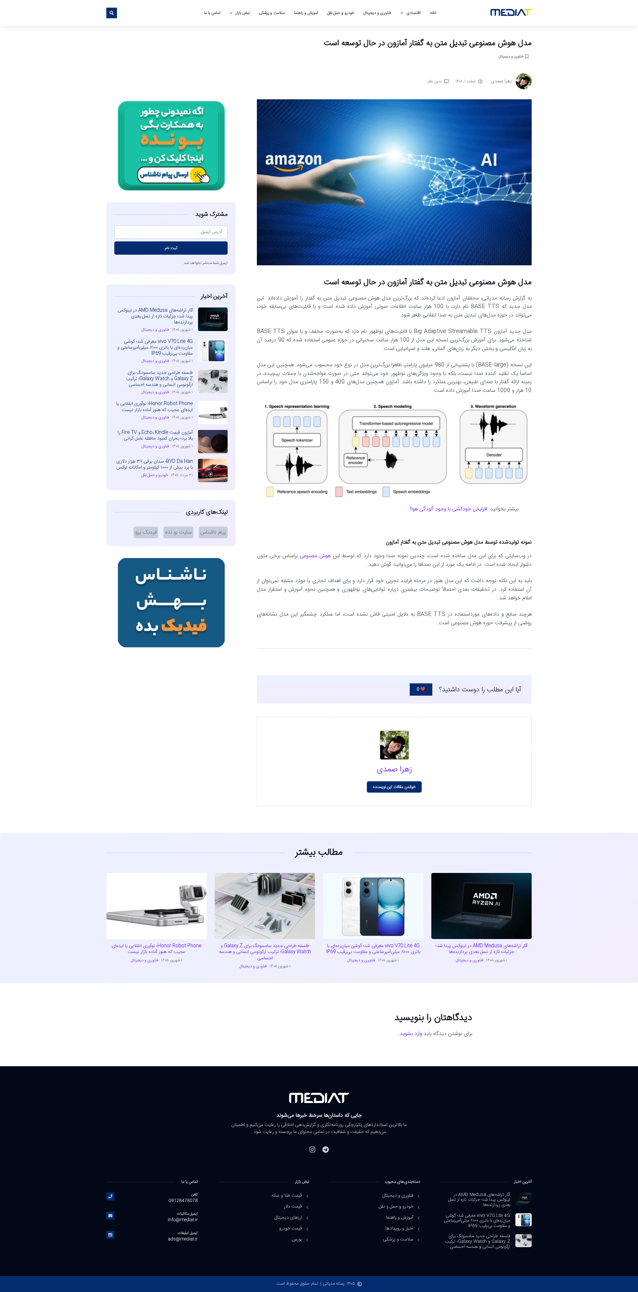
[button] (111, 13)
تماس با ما (212, 13)
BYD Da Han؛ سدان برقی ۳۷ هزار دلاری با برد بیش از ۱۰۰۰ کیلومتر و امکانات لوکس (154, 465)
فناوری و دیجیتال (377, 13)
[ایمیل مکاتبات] (110, 1216)
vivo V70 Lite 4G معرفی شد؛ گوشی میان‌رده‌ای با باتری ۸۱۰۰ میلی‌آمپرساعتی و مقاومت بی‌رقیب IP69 (155, 348)
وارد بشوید (411, 1033)
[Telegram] (325, 1149)
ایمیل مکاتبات (187, 1214)
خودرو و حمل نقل (340, 13)
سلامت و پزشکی (271, 13)
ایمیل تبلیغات (188, 1233)
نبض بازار (243, 13)
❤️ (421, 689)
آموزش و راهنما (306, 13)
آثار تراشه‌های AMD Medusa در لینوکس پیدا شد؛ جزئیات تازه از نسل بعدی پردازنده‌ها (155, 316)
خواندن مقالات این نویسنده (394, 787)
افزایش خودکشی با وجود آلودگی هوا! (448, 509)
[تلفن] (110, 1196)
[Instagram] (312, 1149)
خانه (433, 13)
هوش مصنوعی (315, 556)
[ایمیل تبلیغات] (110, 1235)
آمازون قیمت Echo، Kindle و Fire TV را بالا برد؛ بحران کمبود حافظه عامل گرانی (155, 436)
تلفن (194, 1194)
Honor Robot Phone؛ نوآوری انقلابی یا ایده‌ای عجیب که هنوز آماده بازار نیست (154, 407)
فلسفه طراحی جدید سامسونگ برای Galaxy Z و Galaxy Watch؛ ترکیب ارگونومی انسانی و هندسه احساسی (159, 379)
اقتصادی (413, 13)
